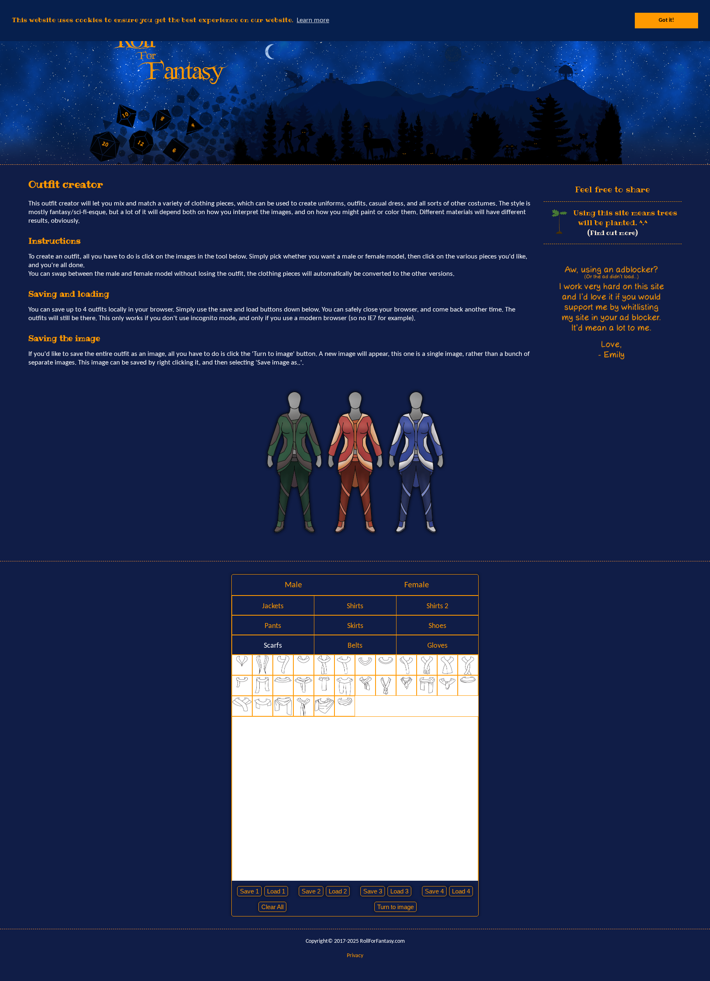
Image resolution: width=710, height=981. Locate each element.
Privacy (355, 956)
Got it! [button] (666, 20)
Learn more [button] (313, 20)
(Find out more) (612, 233)
